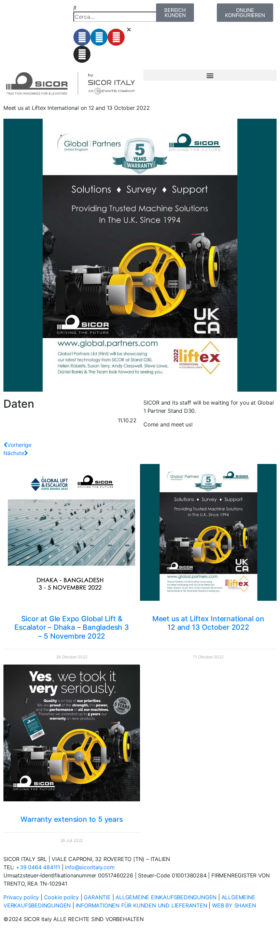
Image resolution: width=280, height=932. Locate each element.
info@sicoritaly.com (89, 867)
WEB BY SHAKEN (234, 905)
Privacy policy (21, 897)
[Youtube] (116, 37)
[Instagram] (81, 54)
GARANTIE (97, 897)
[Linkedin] (99, 37)
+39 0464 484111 (38, 867)
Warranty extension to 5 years (71, 819)
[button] (105, 7)
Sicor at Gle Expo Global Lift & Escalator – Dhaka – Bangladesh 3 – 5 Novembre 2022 (71, 627)
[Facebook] (81, 37)
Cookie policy (61, 897)
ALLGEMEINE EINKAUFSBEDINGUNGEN (165, 897)
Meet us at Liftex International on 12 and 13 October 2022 (208, 622)
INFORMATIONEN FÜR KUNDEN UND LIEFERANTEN (141, 905)
